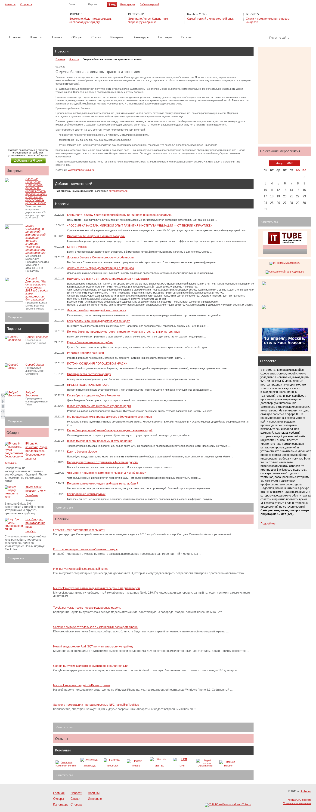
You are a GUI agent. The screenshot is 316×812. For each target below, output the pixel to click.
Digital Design (205, 765)
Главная (15, 37)
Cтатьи (96, 37)
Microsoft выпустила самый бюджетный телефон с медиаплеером (96, 588)
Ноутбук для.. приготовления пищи (35, 523)
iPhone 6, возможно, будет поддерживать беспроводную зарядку (36, 451)
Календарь (141, 37)
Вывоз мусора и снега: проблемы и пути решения (99, 441)
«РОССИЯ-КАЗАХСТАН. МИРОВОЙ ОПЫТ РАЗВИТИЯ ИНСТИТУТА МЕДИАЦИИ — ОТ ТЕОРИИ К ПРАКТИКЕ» (139, 225)
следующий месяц (304, 163)
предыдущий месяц (266, 163)
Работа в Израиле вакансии (85, 353)
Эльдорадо (89, 765)
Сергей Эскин (34, 364)
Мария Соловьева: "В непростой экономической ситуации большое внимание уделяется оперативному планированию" (35, 239)
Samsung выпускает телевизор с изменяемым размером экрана (95, 627)
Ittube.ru (28, 18)
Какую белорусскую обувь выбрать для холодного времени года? (109, 430)
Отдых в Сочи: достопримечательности (79, 530)
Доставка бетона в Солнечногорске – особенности (100, 257)
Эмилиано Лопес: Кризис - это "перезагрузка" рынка (148, 20)
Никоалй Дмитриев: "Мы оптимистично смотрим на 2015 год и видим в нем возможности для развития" (36, 289)
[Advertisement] (28, 93)
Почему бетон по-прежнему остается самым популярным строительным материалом (123, 331)
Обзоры (76, 37)
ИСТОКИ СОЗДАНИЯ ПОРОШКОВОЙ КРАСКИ (97, 363)
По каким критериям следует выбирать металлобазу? (102, 483)
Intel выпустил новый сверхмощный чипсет (81, 568)
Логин (71, 4)
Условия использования (297, 803)
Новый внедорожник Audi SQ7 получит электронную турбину (93, 646)
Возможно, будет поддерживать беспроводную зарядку (90, 20)
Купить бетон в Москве (82, 451)
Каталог (186, 37)
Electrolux (112, 765)
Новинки (56, 37)
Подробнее (268, 523)
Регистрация (127, 4)
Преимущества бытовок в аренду (89, 374)
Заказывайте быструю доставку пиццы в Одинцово (100, 268)
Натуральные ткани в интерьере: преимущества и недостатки (108, 278)
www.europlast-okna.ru (81, 170)
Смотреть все (64, 507)
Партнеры (165, 37)
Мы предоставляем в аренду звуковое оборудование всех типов (109, 416)
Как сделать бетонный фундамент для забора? (98, 321)
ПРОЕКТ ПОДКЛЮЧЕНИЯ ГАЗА (87, 384)
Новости (35, 37)
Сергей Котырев (36, 337)
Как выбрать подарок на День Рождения (93, 395)
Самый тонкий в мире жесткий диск (210, 18)
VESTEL (159, 765)
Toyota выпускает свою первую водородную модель (87, 607)
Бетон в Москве (77, 246)
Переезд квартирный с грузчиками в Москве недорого (102, 462)
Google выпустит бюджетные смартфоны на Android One (90, 666)
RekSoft (228, 765)
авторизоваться (118, 191)
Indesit (136, 765)
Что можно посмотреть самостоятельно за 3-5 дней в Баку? (106, 473)
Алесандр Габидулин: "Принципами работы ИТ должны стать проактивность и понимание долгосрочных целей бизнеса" (36, 191)
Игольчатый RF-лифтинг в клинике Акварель (96, 236)
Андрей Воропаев (31, 394)
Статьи (75, 798)
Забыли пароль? (149, 4)
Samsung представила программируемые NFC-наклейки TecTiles (96, 704)
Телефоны (11, 463)
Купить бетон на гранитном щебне (90, 342)
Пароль (92, 4)
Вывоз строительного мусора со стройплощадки (99, 406)
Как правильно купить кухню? (86, 494)
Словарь (77, 804)
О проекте (26, 4)
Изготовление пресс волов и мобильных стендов (85, 549)
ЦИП (182, 765)
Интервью (117, 37)
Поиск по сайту (279, 37)
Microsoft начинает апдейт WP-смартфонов (81, 685)
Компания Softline (66, 765)
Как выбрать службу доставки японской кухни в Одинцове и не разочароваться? (119, 215)
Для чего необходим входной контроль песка (96, 310)
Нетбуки (30, 531)
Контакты (10, 4)
